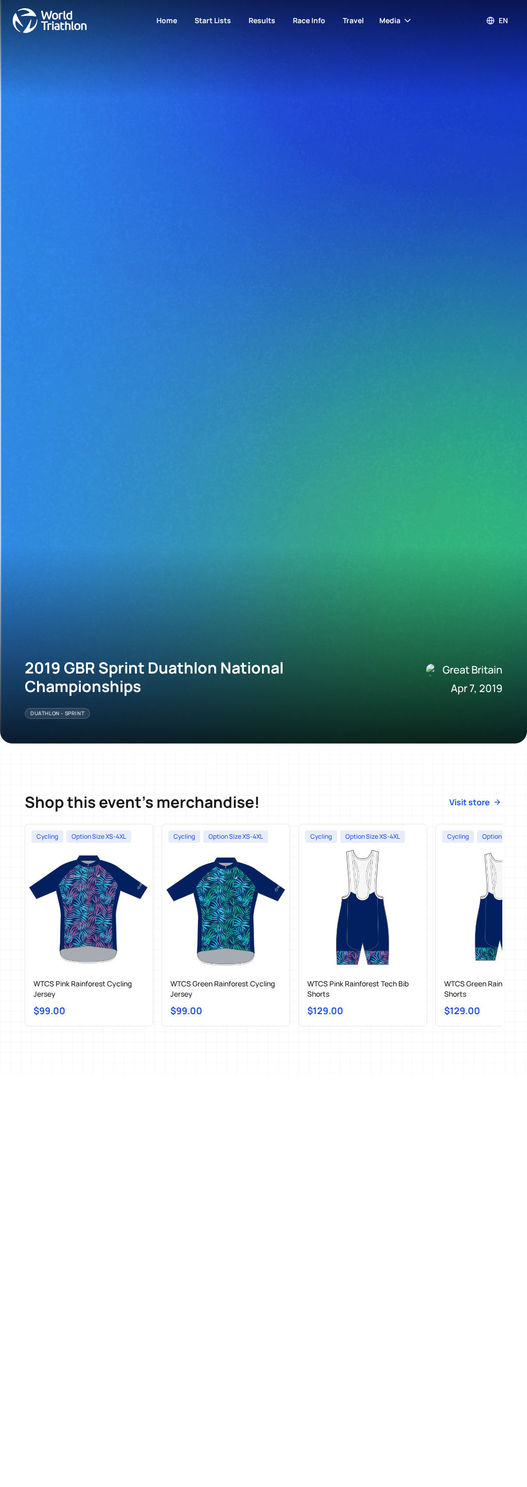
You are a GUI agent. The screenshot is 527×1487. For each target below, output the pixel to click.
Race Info (309, 20)
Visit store (469, 802)
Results (262, 20)
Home (166, 20)
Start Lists (213, 20)
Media (389, 20)
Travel (353, 20)
